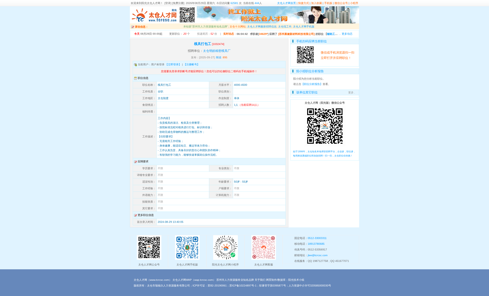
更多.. (351, 92)
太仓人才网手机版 (303, 26)
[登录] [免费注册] (174, 3)
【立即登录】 (173, 64)
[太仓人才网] (154, 22)
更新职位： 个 (179, 33)
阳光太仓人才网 (151, 3)
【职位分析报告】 (312, 84)
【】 (337, 33)
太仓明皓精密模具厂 (217, 50)
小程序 (354, 3)
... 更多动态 (345, 33)
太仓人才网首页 (286, 3)
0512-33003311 (317, 238)
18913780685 (316, 243)
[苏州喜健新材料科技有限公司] (296, 33)
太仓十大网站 (238, 26)
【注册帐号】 (192, 64)
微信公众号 (341, 3)
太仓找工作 (284, 26)
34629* (263, 33)
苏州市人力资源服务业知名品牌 (235, 279)
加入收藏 (316, 3)
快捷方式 (303, 3)
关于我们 (260, 279)
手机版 (328, 3)
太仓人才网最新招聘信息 (262, 26)
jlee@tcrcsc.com (318, 255)
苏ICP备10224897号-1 (243, 285)
